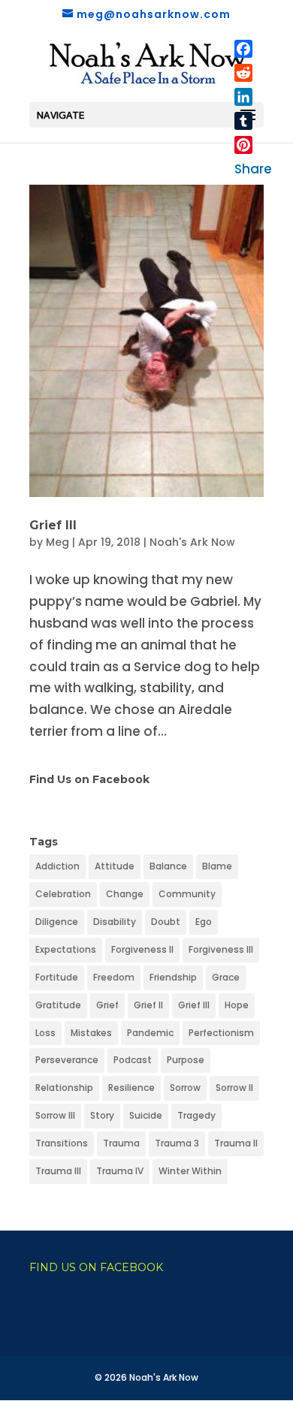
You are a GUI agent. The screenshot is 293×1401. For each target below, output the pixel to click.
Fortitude (56, 977)
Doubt (165, 921)
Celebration (63, 893)
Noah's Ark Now (192, 542)
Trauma (121, 1143)
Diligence (56, 921)
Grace (226, 977)
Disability (114, 921)
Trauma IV (119, 1170)
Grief (107, 1005)
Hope (237, 1005)
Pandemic (150, 1032)
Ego (203, 921)
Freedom (113, 977)
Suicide (145, 1115)
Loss (45, 1032)
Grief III (53, 525)
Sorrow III (55, 1115)
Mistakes (91, 1032)
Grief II (148, 1005)
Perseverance (66, 1059)
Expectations (65, 949)
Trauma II (236, 1143)
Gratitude (58, 1005)
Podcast (132, 1059)
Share (253, 169)
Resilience (131, 1087)
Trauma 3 (177, 1143)
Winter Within (190, 1170)
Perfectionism (221, 1032)
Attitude (114, 866)
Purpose (185, 1059)
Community (187, 893)
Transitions (61, 1143)
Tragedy (196, 1115)
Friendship (173, 977)
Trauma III (58, 1170)
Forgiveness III (221, 949)
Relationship (64, 1087)
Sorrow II (234, 1087)
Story (102, 1115)
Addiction (57, 866)
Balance (168, 866)
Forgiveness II (142, 949)
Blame (217, 866)
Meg (57, 542)
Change (124, 893)
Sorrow (185, 1087)
